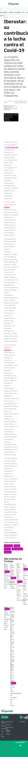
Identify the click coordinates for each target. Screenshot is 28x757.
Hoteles (8, 734)
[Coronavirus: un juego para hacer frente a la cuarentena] (19, 573)
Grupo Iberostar (12, 147)
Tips (23, 12)
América (7, 350)
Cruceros (8, 724)
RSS (20, 745)
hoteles (7, 207)
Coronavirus (8, 546)
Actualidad (21, 581)
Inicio (6, 17)
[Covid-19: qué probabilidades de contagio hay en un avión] (12, 646)
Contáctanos (20, 742)
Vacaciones (18, 12)
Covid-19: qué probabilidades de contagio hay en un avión (16, 696)
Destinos (11, 12)
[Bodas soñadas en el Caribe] (12, 572)
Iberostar (7, 552)
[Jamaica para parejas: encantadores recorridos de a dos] (6, 568)
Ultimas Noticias (8, 730)
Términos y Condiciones (4, 754)
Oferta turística (3, 722)
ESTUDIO (13, 683)
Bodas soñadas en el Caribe (13, 585)
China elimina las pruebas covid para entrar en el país (7, 621)
